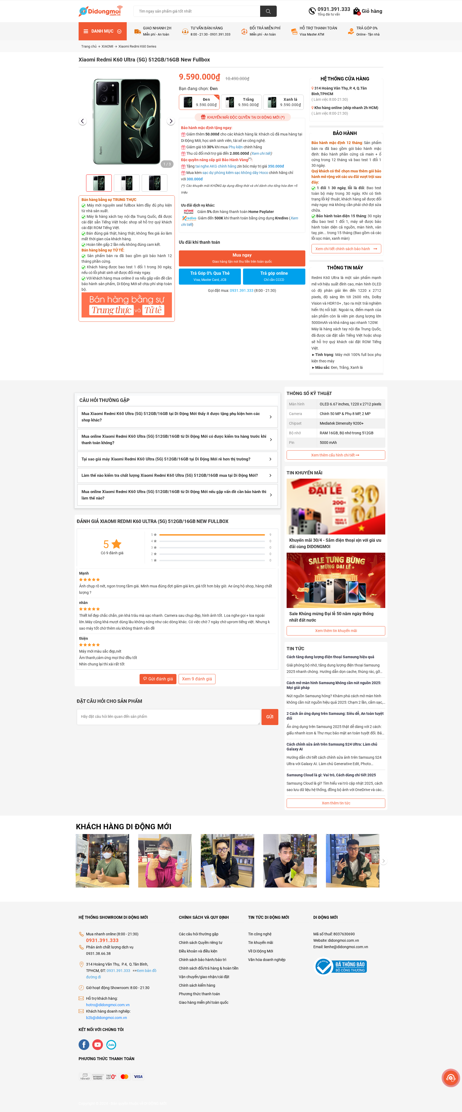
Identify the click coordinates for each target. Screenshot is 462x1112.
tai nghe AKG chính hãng (215, 166)
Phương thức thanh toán (199, 994)
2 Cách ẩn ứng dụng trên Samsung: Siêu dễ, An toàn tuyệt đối (335, 715)
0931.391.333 (332, 9)
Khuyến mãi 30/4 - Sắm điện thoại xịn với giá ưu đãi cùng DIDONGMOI (335, 543)
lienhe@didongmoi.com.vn (346, 947)
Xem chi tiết (261, 153)
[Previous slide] (83, 121)
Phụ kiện (236, 147)
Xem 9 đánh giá (197, 678)
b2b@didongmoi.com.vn (106, 1018)
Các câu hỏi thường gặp (198, 934)
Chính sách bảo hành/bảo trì (202, 960)
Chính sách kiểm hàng (197, 985)
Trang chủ (89, 46)
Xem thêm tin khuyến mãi (336, 631)
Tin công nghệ (259, 934)
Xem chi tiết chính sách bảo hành (343, 249)
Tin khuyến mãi (260, 942)
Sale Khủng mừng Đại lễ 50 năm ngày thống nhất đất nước (331, 617)
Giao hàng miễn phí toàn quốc (203, 1002)
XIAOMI (108, 46)
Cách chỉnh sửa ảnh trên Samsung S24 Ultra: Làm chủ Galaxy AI (332, 746)
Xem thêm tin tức (336, 803)
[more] (451, 1078)
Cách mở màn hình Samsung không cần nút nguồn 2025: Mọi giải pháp (334, 685)
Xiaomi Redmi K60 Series (137, 46)
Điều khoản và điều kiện (198, 951)
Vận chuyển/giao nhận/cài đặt (204, 977)
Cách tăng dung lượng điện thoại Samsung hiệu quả (330, 657)
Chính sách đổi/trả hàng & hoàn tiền (208, 968)
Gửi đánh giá (160, 678)
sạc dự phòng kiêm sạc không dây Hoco (235, 173)
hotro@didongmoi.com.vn (108, 1005)
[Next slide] (171, 121)
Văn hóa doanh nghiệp (267, 960)
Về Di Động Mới (260, 951)
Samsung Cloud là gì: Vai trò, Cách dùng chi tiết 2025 (331, 775)
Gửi (270, 716)
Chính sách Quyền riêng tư (200, 942)
